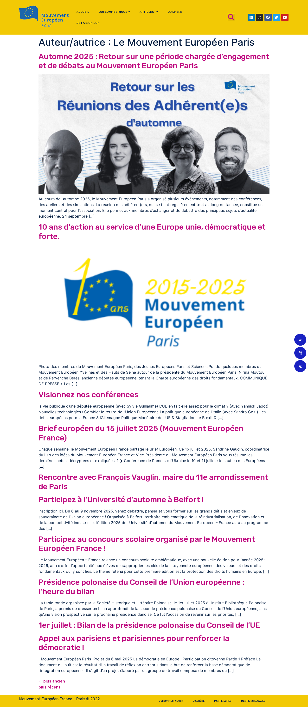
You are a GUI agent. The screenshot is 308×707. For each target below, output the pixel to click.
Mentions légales (253, 701)
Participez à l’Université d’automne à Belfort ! (121, 499)
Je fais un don (88, 22)
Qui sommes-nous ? (114, 11)
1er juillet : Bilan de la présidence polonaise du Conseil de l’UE (149, 625)
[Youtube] (285, 17)
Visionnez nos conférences (88, 394)
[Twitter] (276, 17)
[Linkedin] (251, 17)
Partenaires (222, 701)
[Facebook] (268, 17)
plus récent (51, 687)
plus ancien (51, 681)
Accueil (83, 11)
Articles (147, 11)
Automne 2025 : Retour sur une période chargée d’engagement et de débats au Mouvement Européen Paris (153, 61)
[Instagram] (259, 17)
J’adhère (175, 11)
